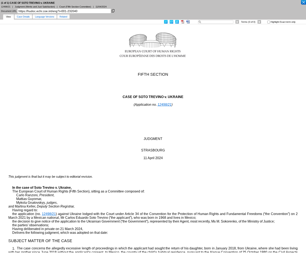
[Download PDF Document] (182, 22)
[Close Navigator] (303, 2)
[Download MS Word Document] (188, 22)
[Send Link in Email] (171, 22)
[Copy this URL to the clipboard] (113, 11)
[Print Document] (177, 22)
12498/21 (165, 104)
